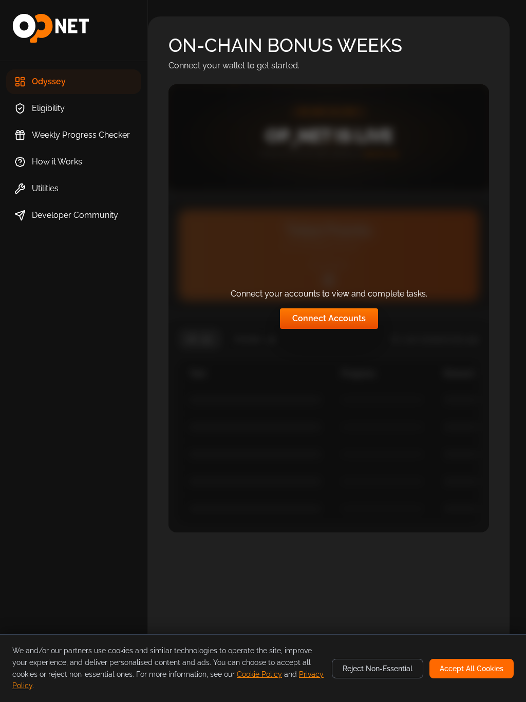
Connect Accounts (329, 318)
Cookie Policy (259, 674)
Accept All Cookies (471, 668)
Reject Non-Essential (377, 668)
